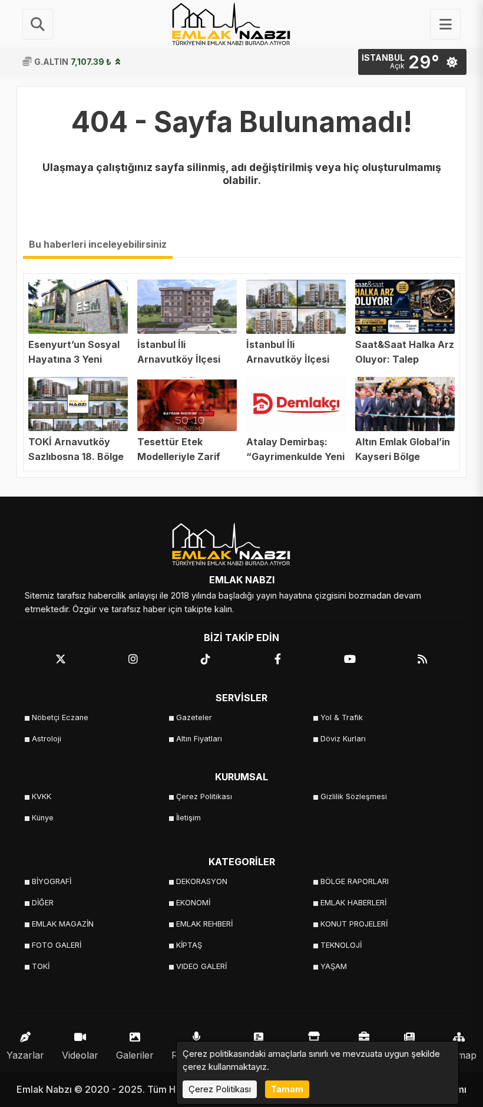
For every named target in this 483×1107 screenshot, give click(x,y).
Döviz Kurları (343, 738)
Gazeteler (194, 717)
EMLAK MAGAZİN (63, 923)
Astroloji (46, 738)
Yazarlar (25, 1055)
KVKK (41, 796)
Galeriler (135, 1055)
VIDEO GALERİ (201, 966)
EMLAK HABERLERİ (353, 902)
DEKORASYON (201, 881)
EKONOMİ (193, 902)
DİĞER (43, 902)
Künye (43, 817)
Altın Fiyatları (199, 738)
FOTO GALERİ (56, 945)
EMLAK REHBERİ (204, 923)
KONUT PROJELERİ (354, 923)
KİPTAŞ (189, 945)
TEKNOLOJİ (341, 945)
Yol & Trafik (341, 717)
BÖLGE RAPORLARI (354, 881)
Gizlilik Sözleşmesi (353, 796)
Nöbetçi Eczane (60, 717)
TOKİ (40, 966)
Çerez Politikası (204, 796)
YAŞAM (333, 966)
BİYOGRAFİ (51, 881)
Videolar (80, 1055)
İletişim (188, 817)
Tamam (287, 1089)
